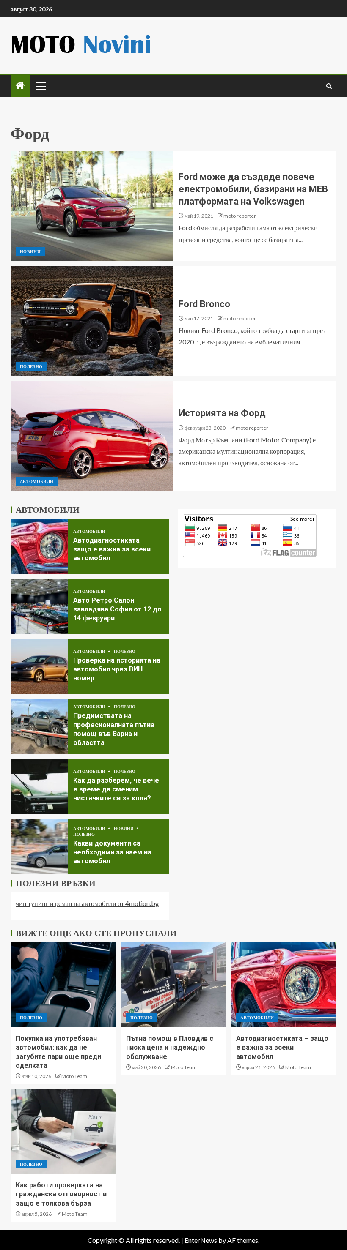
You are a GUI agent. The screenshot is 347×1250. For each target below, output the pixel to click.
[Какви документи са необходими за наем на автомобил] (39, 846)
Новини (30, 251)
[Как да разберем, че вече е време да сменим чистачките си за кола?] (39, 786)
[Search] (329, 86)
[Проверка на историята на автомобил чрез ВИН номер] (39, 666)
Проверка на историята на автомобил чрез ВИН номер (116, 669)
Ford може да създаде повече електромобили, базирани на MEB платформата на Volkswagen (253, 189)
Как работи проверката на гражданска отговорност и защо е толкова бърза (61, 1194)
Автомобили (37, 481)
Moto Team (74, 1076)
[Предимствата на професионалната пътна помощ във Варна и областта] (39, 726)
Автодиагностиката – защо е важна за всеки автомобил (112, 549)
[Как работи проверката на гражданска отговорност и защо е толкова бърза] (63, 1131)
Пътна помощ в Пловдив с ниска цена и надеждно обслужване (169, 1047)
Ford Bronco (204, 304)
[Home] (20, 85)
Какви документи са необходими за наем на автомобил (112, 852)
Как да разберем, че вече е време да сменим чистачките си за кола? (116, 789)
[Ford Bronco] (92, 321)
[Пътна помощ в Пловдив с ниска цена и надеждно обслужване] (173, 984)
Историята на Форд (222, 413)
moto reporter (239, 216)
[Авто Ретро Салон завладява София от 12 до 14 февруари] (39, 606)
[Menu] (40, 85)
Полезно (31, 366)
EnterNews (201, 1240)
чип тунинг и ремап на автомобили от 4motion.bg (87, 903)
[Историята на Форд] (92, 436)
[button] (40, 85)
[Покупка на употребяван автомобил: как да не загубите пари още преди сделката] (63, 984)
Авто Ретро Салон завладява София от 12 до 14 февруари (117, 609)
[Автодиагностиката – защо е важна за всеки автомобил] (39, 546)
